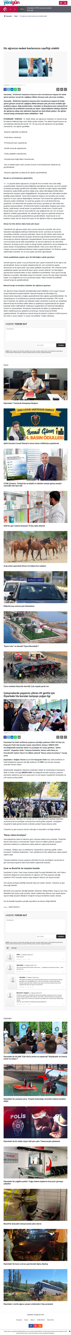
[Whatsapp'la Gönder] (15, 89)
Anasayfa (9, 16)
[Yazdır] (19, 89)
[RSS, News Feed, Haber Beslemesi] (40, 1326)
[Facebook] (5, 89)
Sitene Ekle (50, 1320)
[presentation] (10, 9)
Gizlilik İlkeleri (41, 1320)
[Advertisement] (35, 33)
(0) (25, 959)
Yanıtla (20, 959)
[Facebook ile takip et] (31, 1326)
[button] (57, 89)
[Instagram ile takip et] (35, 1326)
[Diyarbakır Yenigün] (11, 3)
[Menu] (61, 3)
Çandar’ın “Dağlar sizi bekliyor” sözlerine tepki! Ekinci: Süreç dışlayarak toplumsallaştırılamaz (37, 9)
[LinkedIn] (11, 89)
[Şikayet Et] (63, 959)
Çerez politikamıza (44, 1333)
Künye (26, 1320)
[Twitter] (8, 89)
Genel (16, 16)
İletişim (32, 1320)
